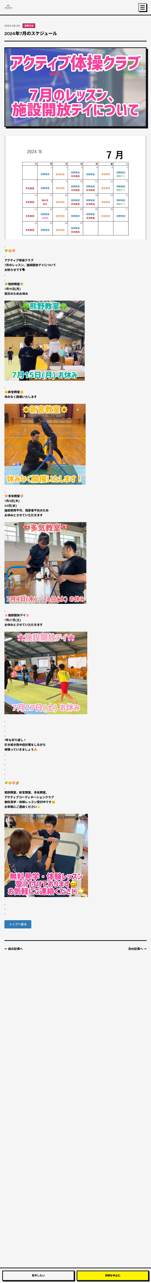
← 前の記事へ (13, 949)
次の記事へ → (137, 949)
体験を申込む (112, 1275)
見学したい (38, 1275)
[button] (17, 924)
